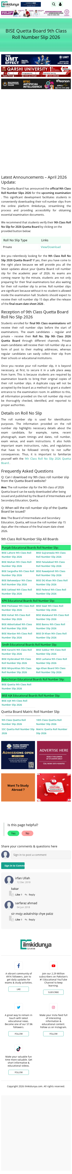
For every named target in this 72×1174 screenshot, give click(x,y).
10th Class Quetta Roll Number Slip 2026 (49, 722)
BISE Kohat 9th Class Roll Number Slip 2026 (16, 617)
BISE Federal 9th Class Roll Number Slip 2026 (51, 591)
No (27, 833)
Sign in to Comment (15, 865)
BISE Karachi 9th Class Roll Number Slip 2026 (17, 651)
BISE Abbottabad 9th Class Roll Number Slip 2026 (17, 626)
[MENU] (68, 4)
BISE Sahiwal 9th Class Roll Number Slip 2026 (17, 591)
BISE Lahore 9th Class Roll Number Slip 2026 (16, 554)
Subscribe (53, 992)
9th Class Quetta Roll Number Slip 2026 (14, 722)
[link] (31, 4)
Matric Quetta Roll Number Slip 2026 (51, 731)
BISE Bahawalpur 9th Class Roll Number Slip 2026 (17, 582)
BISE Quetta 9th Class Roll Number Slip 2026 (16, 686)
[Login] (60, 4)
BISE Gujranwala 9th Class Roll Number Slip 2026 (51, 554)
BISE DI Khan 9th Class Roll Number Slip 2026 (51, 635)
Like (19, 989)
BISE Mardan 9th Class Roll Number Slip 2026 (17, 635)
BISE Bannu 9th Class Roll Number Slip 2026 (50, 626)
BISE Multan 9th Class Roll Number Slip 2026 (16, 564)
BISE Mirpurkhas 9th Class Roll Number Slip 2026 (16, 670)
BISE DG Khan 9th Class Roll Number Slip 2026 (52, 582)
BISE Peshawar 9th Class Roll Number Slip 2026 (18, 607)
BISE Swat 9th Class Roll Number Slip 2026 (49, 607)
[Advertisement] (36, 129)
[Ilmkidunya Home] (10, 4)
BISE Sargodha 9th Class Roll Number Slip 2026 (18, 573)
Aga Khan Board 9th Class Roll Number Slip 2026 (50, 670)
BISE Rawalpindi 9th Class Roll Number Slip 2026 (50, 573)
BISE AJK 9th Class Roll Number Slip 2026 (14, 702)
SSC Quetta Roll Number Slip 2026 (18, 731)
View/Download (51, 247)
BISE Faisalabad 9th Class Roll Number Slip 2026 (50, 564)
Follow (19, 1033)
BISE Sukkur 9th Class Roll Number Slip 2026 (51, 651)
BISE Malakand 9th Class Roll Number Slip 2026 (52, 617)
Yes (13, 833)
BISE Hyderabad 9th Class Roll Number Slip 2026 (16, 661)
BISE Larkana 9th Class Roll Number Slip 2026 (51, 661)
